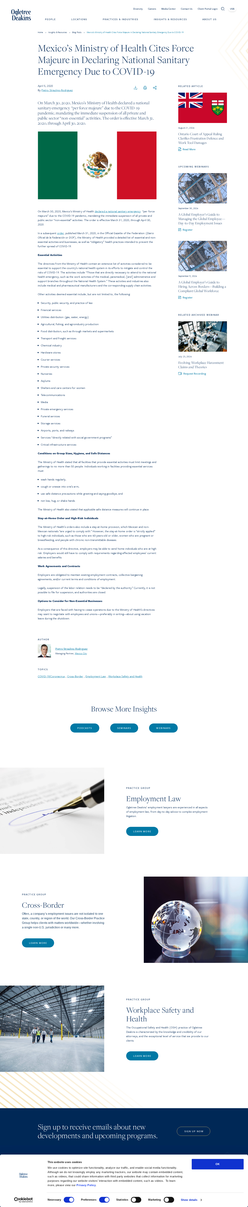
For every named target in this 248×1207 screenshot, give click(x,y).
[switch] (104, 1200)
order (60, 233)
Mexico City (81, 653)
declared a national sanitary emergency (118, 211)
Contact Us (187, 9)
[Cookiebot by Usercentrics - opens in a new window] (23, 1200)
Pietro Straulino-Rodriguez (57, 90)
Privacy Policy (86, 1185)
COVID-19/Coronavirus (51, 676)
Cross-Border (75, 676)
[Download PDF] (135, 88)
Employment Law (96, 676)
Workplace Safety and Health (125, 676)
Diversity (138, 9)
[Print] (145, 88)
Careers (152, 9)
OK (218, 1164)
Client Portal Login (207, 9)
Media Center (168, 9)
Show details (189, 1199)
